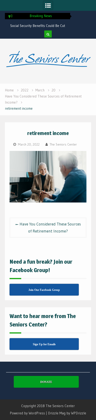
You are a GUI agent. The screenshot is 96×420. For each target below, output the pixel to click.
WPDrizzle (78, 413)
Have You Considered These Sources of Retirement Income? (50, 227)
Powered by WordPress (27, 413)
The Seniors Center (63, 144)
